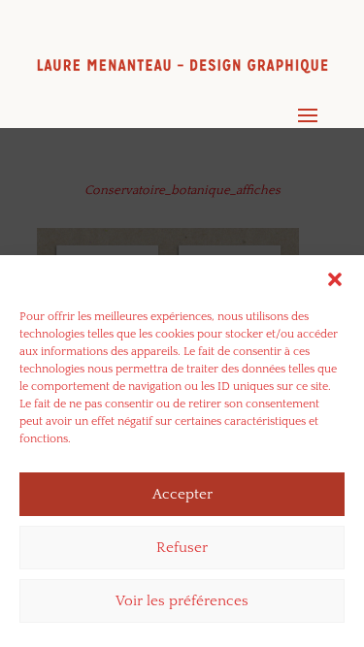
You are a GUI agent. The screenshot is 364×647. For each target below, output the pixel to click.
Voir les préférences (182, 601)
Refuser (182, 547)
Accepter (182, 494)
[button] (335, 279)
